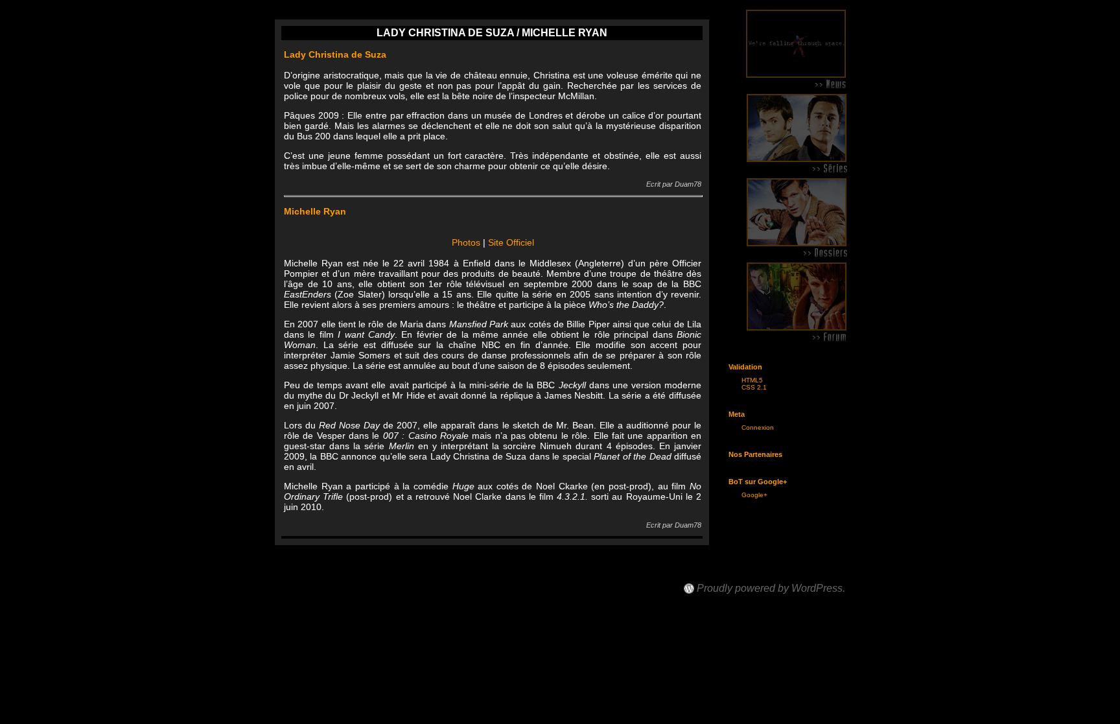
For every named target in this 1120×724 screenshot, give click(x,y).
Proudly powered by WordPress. (771, 588)
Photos (466, 242)
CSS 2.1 (754, 387)
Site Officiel (511, 242)
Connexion (757, 427)
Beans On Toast (723, 576)
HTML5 (752, 380)
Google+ (754, 494)
